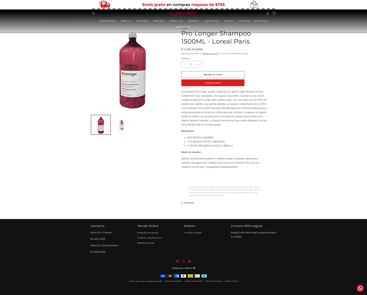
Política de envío (231, 281)
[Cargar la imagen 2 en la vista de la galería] (121, 124)
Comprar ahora (213, 83)
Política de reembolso (173, 281)
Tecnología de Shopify (153, 281)
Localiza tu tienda (193, 232)
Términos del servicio (213, 281)
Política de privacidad (193, 281)
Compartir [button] (189, 203)
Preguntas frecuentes (147, 232)
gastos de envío (210, 54)
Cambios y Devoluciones (149, 238)
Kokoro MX (139, 281)
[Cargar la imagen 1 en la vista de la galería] (101, 124)
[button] (93, 13)
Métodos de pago (145, 243)
